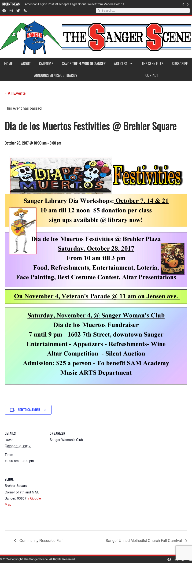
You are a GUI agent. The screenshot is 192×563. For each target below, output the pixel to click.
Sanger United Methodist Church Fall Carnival (144, 540)
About (26, 63)
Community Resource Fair (40, 540)
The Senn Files (152, 63)
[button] (183, 4)
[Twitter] (18, 10)
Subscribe (180, 63)
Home (8, 63)
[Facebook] (4, 10)
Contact (151, 75)
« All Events (15, 93)
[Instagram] (11, 10)
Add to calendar (29, 409)
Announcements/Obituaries (55, 75)
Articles (120, 63)
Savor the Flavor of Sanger (84, 63)
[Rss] (25, 10)
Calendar (46, 63)
